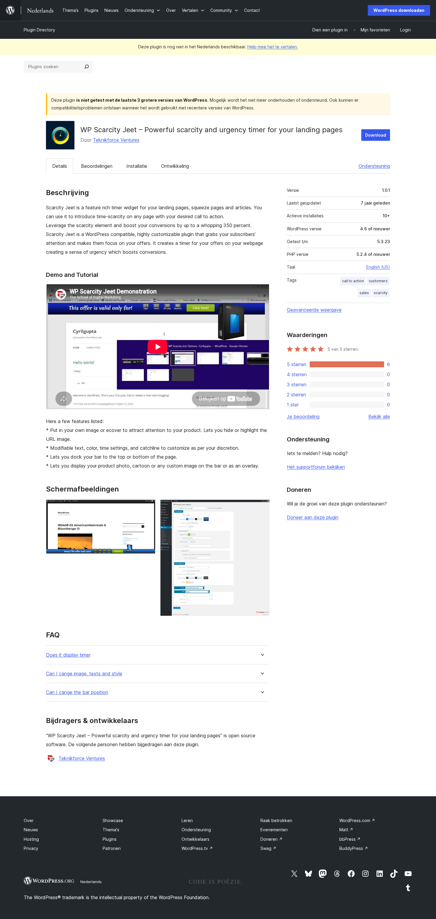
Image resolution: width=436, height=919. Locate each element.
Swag (268, 848)
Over (29, 820)
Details (59, 166)
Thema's (111, 829)
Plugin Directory (39, 29)
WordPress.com (357, 820)
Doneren (271, 839)
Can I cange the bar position (77, 692)
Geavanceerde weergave (314, 310)
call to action (353, 281)
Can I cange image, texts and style (84, 674)
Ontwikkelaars (195, 839)
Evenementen (274, 829)
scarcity (381, 293)
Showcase (113, 820)
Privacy (31, 848)
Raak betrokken (276, 820)
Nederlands (91, 881)
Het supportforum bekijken (316, 467)
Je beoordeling (303, 416)
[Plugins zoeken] (87, 67)
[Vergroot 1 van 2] (147, 507)
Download (375, 135)
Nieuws (31, 829)
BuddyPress (353, 848)
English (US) (378, 266)
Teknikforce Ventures (116, 140)
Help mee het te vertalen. (272, 46)
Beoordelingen (96, 166)
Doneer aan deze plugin (312, 517)
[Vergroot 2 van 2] (262, 507)
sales (364, 293)
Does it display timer (68, 655)
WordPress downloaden (398, 10)
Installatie (136, 166)
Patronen (112, 848)
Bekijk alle (379, 416)
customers (378, 281)
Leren (187, 820)
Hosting (31, 839)
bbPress (350, 839)
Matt (346, 829)
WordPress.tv (197, 848)
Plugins (110, 839)
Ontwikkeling (175, 166)
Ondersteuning (374, 166)
